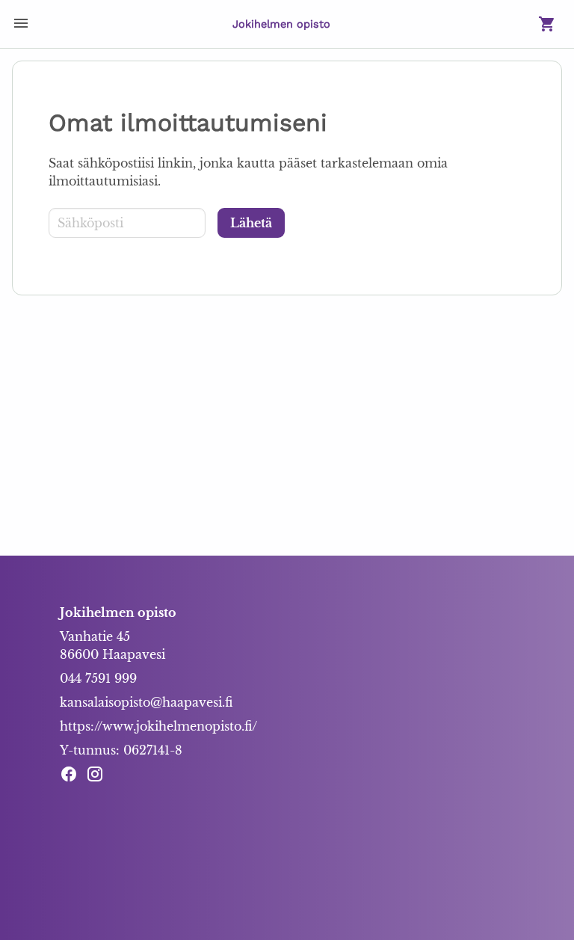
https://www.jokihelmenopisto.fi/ (158, 726)
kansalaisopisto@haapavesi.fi (146, 702)
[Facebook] (73, 776)
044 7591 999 (98, 678)
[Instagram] (99, 776)
